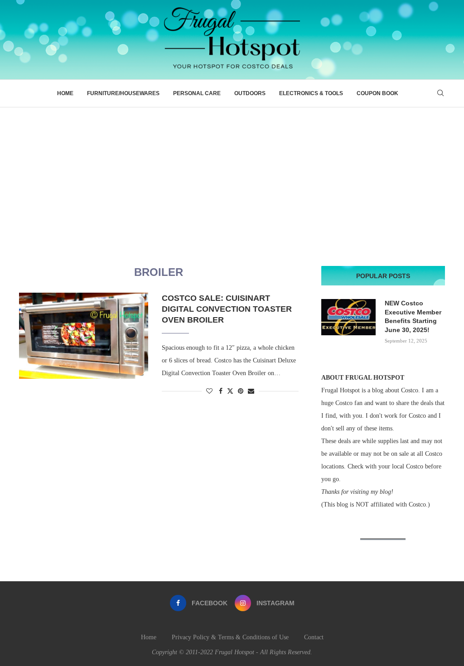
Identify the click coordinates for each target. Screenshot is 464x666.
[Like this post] (209, 391)
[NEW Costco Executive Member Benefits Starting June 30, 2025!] (348, 317)
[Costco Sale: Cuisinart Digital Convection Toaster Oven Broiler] (83, 336)
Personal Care (197, 93)
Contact (314, 637)
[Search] (440, 93)
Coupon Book (377, 93)
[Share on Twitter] (230, 391)
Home (65, 93)
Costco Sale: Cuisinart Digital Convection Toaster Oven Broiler (227, 309)
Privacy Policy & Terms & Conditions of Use (230, 637)
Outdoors (250, 93)
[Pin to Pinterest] (240, 391)
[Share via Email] (251, 391)
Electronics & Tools (311, 93)
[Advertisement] (232, 175)
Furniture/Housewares (123, 93)
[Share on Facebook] (220, 391)
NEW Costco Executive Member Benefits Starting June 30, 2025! (413, 316)
